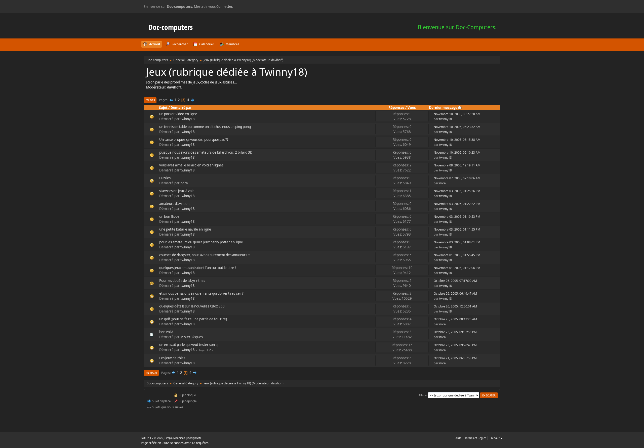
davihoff (277, 60)
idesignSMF (194, 437)
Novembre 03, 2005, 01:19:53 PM (457, 216)
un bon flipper (170, 216)
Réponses (396, 107)
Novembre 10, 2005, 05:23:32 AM (457, 127)
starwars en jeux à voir (176, 191)
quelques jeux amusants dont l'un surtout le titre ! (197, 267)
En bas (150, 100)
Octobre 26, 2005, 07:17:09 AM (455, 281)
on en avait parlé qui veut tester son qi (188, 344)
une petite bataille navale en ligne (185, 229)
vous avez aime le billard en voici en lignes (191, 165)
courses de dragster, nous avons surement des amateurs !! (204, 255)
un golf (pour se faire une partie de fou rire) (193, 319)
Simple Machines (175, 437)
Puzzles (165, 178)
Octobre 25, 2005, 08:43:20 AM (455, 319)
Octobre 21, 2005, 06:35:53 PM (455, 358)
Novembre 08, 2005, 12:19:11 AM (457, 165)
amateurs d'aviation (174, 203)
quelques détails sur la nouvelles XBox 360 (192, 306)
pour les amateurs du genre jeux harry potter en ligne (201, 242)
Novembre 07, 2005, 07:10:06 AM (457, 178)
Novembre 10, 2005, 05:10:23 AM (457, 152)
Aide (458, 438)
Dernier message (443, 107)
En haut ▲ (496, 438)
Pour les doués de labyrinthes (182, 280)
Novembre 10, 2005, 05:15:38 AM (457, 140)
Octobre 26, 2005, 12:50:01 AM (455, 306)
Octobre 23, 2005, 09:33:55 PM (455, 332)
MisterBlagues (191, 337)
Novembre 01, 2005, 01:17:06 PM (457, 268)
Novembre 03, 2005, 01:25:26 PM (457, 191)
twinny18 (187, 119)
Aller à (423, 395)
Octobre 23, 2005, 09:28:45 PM (455, 345)
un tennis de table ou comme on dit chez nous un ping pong (205, 126)
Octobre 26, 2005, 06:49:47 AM (455, 293)
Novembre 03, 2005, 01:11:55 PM (457, 229)
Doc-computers (170, 27)
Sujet (163, 107)
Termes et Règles (475, 438)
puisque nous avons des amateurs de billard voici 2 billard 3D (206, 152)
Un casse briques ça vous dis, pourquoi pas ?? (193, 139)
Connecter (224, 6)
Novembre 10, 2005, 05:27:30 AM (457, 114)
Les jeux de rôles (172, 358)
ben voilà (166, 332)
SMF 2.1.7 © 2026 (152, 437)
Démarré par (181, 107)
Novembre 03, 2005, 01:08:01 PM (457, 242)
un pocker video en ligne (178, 114)
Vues (412, 107)
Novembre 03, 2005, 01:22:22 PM (457, 204)
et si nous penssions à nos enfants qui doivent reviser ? (201, 293)
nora (184, 183)
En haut (151, 373)
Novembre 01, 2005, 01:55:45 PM (457, 255)
